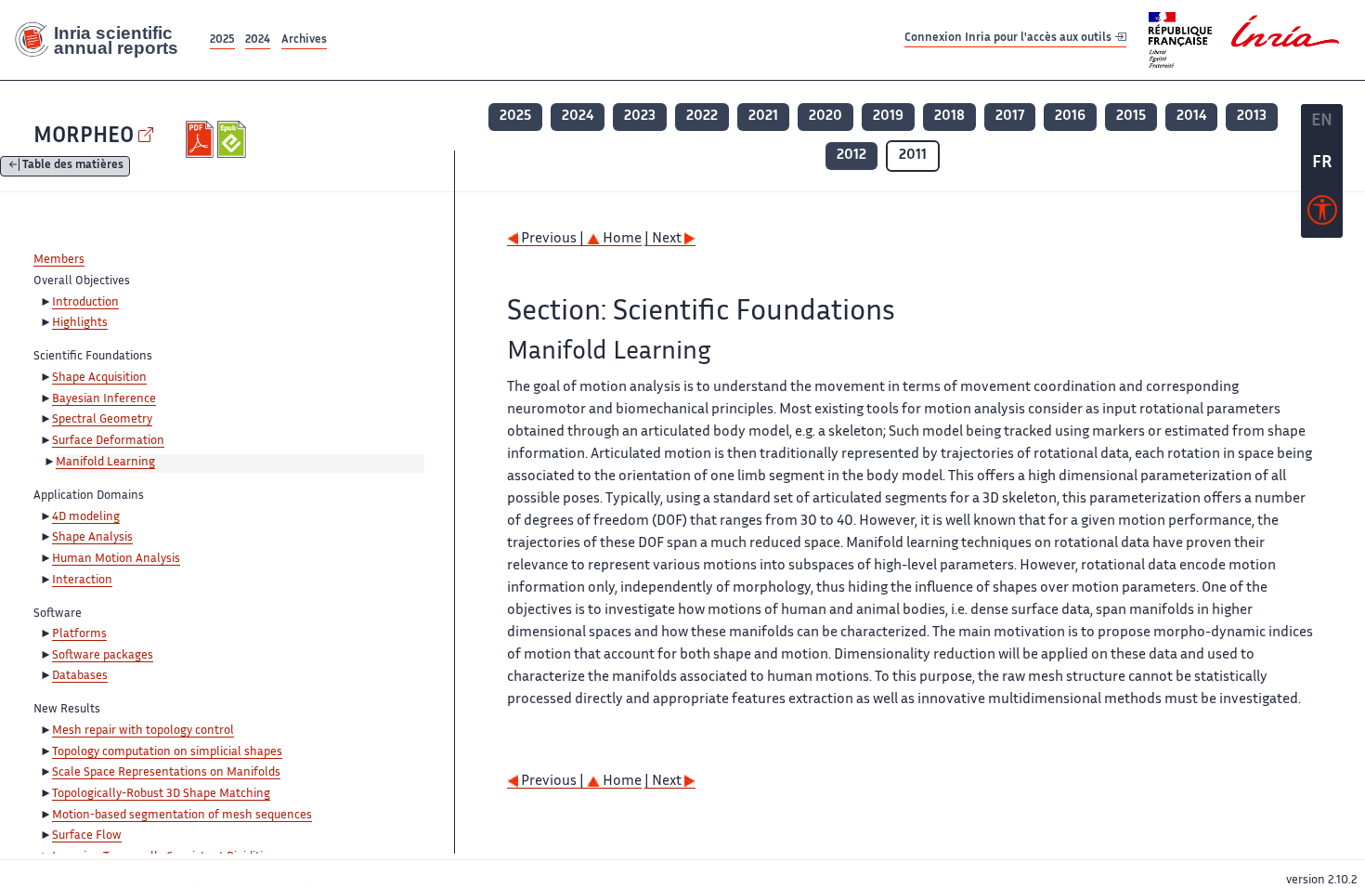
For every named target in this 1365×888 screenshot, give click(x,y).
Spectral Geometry (102, 419)
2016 (1070, 117)
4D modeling (86, 517)
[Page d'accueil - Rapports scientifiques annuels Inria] (103, 40)
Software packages (102, 655)
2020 (825, 117)
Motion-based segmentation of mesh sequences (182, 815)
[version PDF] (202, 139)
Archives (304, 40)
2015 (1131, 117)
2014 (1191, 117)
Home (621, 239)
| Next (664, 239)
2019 (888, 117)
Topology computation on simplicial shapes (167, 752)
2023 (640, 117)
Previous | (552, 239)
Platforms (79, 634)
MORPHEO (83, 137)
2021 (763, 117)
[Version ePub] (233, 139)
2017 (1009, 117)
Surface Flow (87, 836)
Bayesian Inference (104, 399)
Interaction (82, 580)
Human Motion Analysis (116, 559)
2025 (222, 40)
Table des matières (73, 167)
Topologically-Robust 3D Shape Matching (161, 794)
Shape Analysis (92, 537)
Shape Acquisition (99, 378)
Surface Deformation (108, 441)
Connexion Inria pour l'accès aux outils (1009, 39)
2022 (702, 117)
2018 (949, 117)
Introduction (85, 302)
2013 (1252, 117)
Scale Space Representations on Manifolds (166, 772)
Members (58, 260)
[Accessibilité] (1322, 214)
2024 (257, 40)
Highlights (80, 323)
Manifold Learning (105, 462)
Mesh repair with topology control (143, 731)
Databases (80, 676)
